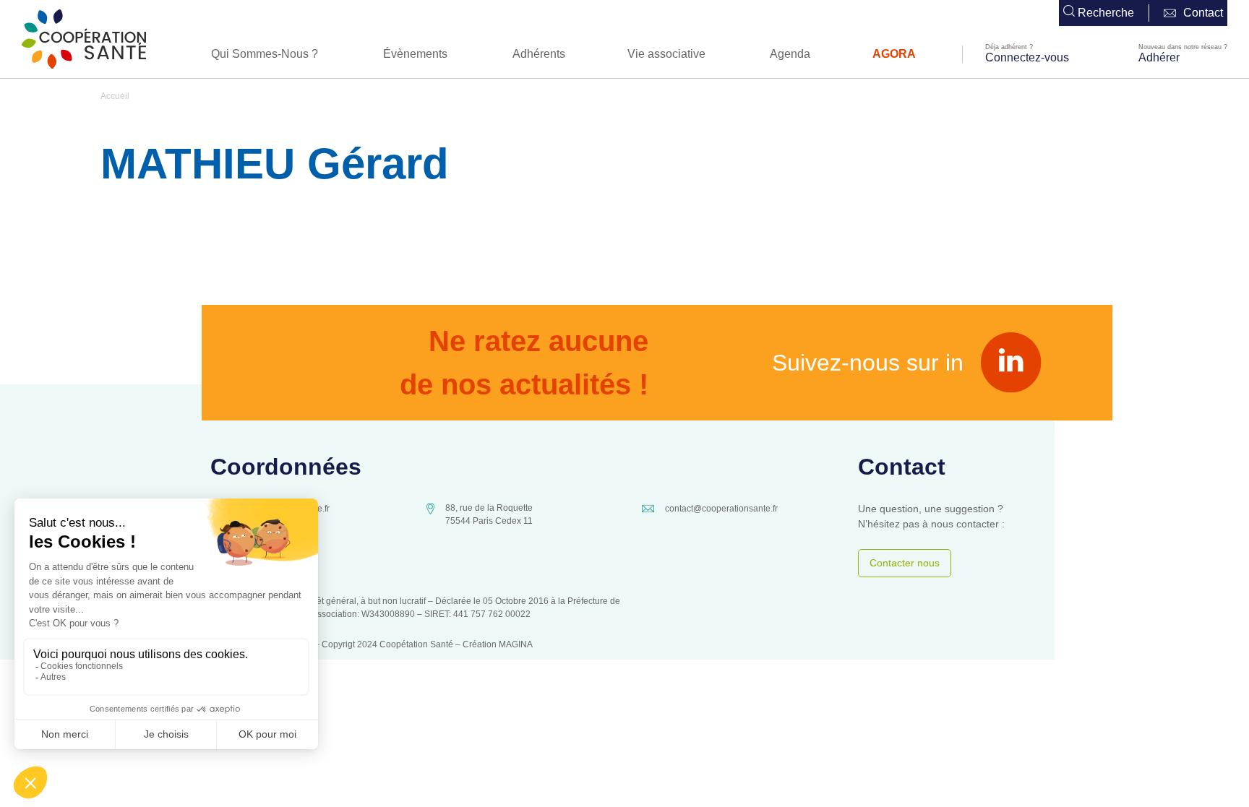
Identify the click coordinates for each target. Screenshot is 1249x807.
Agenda (790, 54)
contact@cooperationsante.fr (721, 509)
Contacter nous (905, 563)
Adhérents (538, 54)
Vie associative (666, 54)
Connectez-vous (1027, 57)
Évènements (415, 54)
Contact (1203, 13)
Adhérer (1159, 57)
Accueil (114, 96)
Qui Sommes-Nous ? (264, 54)
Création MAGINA (498, 644)
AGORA (894, 54)
